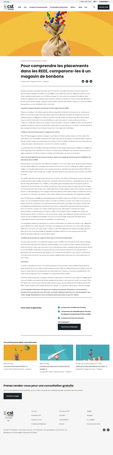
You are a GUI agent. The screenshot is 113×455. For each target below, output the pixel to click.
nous (33, 136)
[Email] (91, 81)
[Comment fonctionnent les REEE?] (20, 352)
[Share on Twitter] (83, 81)
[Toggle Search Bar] (94, 7)
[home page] (9, 7)
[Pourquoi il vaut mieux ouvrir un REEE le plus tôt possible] (56, 352)
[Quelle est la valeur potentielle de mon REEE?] (92, 352)
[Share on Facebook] (87, 81)
